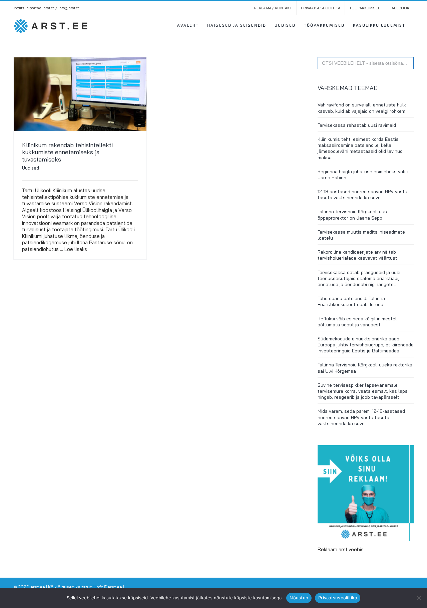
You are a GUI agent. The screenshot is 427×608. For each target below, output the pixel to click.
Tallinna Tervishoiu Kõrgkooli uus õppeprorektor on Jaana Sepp (352, 215)
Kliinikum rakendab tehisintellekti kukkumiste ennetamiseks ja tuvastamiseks (67, 152)
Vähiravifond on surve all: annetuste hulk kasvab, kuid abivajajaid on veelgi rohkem (362, 108)
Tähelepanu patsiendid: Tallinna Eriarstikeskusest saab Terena (351, 301)
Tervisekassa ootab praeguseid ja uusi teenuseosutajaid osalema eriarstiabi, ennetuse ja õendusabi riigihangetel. (359, 278)
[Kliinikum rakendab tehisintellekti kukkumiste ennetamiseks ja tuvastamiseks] (80, 94)
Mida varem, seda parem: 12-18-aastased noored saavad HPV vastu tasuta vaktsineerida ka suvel (361, 417)
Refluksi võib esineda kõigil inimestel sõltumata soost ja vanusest (357, 322)
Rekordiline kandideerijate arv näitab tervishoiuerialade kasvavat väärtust (357, 255)
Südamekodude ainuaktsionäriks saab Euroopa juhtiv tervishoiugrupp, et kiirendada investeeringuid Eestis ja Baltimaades (366, 345)
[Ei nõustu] (418, 598)
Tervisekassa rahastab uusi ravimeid (357, 125)
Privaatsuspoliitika (337, 597)
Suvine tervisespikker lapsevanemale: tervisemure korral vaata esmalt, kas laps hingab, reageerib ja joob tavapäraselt (363, 391)
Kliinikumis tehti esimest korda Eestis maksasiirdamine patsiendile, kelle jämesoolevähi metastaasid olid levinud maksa (360, 148)
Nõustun (299, 597)
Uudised (30, 168)
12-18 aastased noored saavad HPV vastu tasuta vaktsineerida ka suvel (362, 195)
